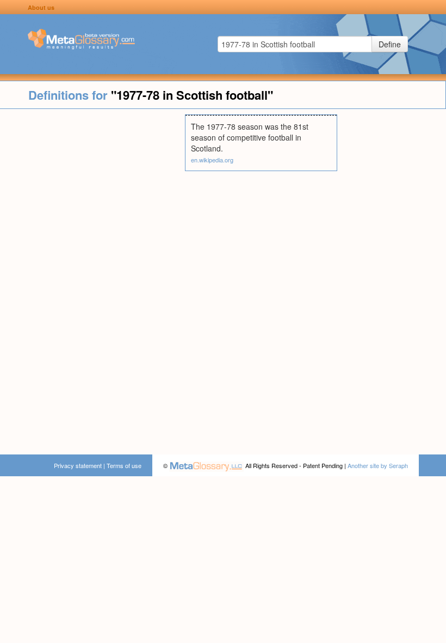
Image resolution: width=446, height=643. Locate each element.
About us (41, 7)
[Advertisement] (92, 277)
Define (390, 44)
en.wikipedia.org (212, 159)
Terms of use (124, 465)
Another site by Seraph (378, 465)
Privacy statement (78, 465)
